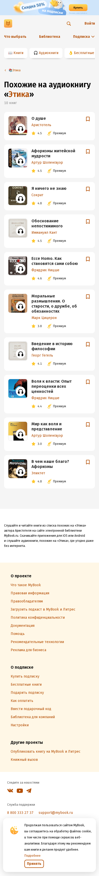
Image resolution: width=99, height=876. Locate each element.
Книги (18, 53)
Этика (19, 94)
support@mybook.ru (56, 813)
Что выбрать (15, 37)
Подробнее (32, 855)
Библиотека (49, 37)
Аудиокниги (48, 53)
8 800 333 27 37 (20, 813)
